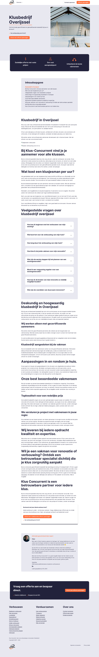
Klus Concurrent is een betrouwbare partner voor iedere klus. (42, 106)
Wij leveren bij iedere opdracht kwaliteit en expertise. (40, 100)
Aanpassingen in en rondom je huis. (35, 96)
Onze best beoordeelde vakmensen (35, 98)
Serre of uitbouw (13, 621)
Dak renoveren (13, 613)
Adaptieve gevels (41, 619)
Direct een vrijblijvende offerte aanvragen (37, 516)
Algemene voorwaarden (75, 645)
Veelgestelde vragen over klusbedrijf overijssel (38, 92)
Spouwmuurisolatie (41, 621)
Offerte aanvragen (83, 2)
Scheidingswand (13, 619)
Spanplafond (12, 617)
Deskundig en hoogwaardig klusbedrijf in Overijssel (39, 94)
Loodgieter (12, 615)
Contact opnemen (69, 2)
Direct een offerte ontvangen (75, 590)
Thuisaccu (39, 613)
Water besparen (40, 615)
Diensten (18, 2)
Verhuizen (12, 632)
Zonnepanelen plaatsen (15, 627)
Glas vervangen (40, 623)
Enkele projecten (67, 615)
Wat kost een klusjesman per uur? (34, 90)
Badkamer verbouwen (15, 611)
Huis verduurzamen (41, 611)
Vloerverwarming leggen (16, 630)
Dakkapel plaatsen (14, 629)
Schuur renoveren (14, 625)
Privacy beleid (87, 645)
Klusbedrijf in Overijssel (32, 87)
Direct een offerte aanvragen (19, 37)
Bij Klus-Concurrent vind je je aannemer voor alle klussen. (41, 89)
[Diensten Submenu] (22, 2)
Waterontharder (40, 617)
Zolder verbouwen (14, 623)
